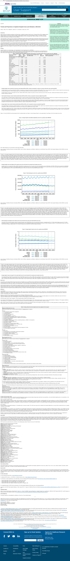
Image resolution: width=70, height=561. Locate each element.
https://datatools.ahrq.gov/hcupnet (31, 477)
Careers (5, 545)
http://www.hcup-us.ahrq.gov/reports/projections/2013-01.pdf (41, 513)
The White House (46, 550)
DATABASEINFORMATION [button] (5, 16)
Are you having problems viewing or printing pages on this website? (35, 525)
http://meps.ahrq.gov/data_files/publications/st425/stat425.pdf (10, 509)
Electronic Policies (17, 553)
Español (5, 551)
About (62, 6)
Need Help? (66, 6)
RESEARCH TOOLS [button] (17, 16)
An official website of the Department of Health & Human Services (17, 0)
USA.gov (44, 553)
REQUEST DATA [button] (29, 16)
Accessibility (15, 545)
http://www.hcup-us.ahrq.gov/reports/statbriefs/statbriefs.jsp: (47, 478)
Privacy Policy (35, 552)
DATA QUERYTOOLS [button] (64, 16)
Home (58, 6)
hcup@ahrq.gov (3, 500)
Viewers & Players (36, 555)
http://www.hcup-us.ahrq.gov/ (17, 475)
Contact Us (5, 548)
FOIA (24, 545)
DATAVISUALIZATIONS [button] (52, 16)
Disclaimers (15, 548)
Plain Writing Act (36, 545)
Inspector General (27, 558)
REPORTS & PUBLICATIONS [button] (41, 16)
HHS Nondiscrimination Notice (27, 554)
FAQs (4, 553)
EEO (14, 551)
